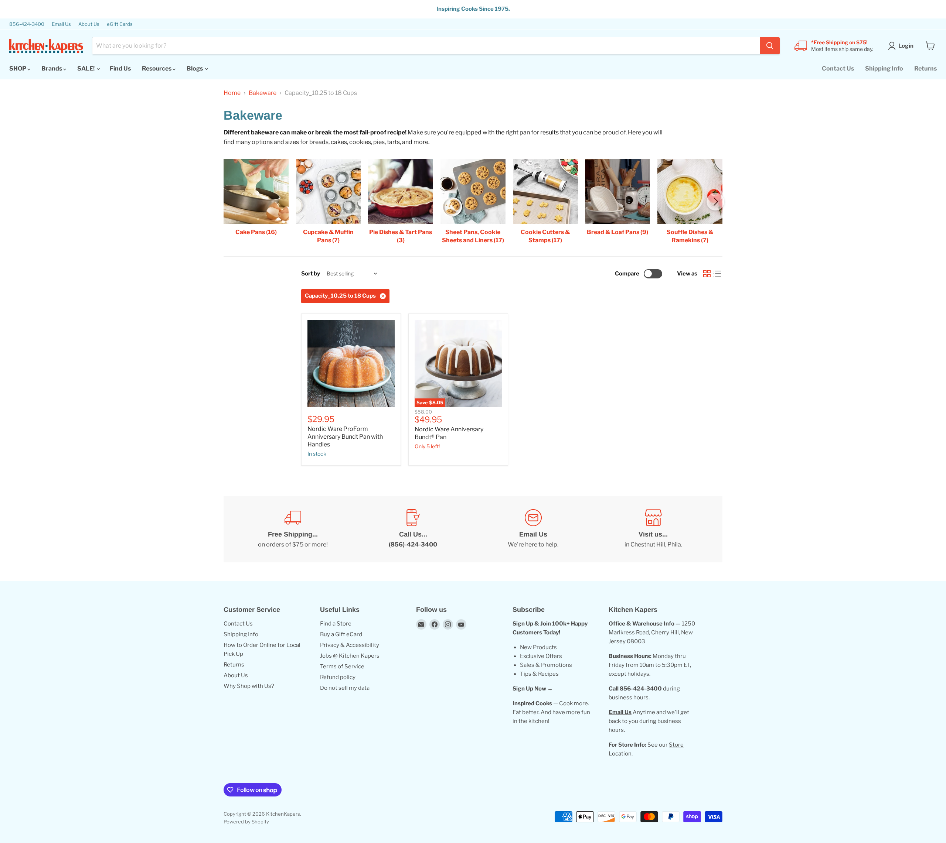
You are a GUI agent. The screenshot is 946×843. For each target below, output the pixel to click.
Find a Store (335, 623)
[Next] (715, 201)
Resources (157, 68)
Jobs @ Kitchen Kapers (350, 655)
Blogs (195, 68)
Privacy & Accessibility (349, 645)
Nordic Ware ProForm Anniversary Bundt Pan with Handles (345, 436)
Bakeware (262, 93)
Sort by (310, 274)
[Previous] (230, 201)
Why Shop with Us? (249, 686)
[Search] (770, 45)
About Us (88, 24)
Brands (52, 68)
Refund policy (337, 677)
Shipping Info (884, 68)
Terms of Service (342, 666)
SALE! (86, 68)
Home (232, 93)
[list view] (717, 273)
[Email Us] (533, 529)
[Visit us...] (653, 529)
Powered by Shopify (246, 822)
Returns (925, 68)
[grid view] (707, 273)
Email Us (61, 24)
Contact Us (838, 68)
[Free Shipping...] (293, 529)
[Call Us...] (413, 529)
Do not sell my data (345, 688)
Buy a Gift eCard (341, 634)
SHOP (18, 68)
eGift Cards (120, 24)
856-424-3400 (26, 24)
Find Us (120, 68)
